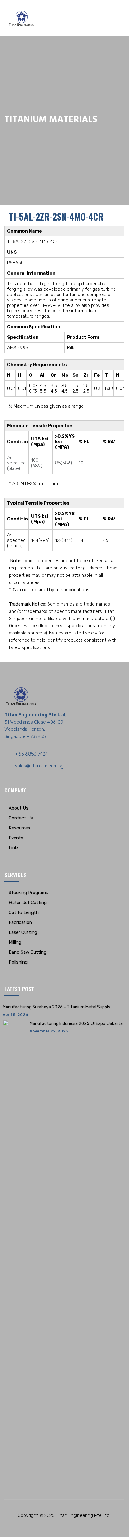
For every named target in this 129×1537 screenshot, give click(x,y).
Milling (15, 942)
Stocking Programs (28, 892)
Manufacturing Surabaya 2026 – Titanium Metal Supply (56, 1007)
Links (14, 847)
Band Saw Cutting (27, 952)
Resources (19, 828)
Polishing (18, 962)
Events (16, 838)
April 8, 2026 (15, 1014)
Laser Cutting (23, 932)
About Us (18, 808)
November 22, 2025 (49, 1031)
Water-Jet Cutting (28, 902)
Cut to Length (24, 912)
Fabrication (20, 922)
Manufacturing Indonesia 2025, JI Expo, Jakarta (76, 1023)
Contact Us (21, 818)
